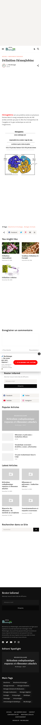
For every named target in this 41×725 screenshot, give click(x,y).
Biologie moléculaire (9, 692)
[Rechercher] (38, 49)
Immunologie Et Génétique (11, 702)
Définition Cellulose (9, 277)
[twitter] (7, 642)
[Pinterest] (26, 232)
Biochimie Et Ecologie (16, 56)
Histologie (6, 698)
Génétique (27, 695)
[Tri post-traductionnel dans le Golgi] (7, 457)
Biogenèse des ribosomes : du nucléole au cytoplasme (10, 510)
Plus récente (7, 350)
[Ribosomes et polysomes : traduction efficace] (7, 437)
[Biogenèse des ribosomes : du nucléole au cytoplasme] (10, 500)
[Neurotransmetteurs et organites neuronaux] (30, 500)
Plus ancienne (33, 350)
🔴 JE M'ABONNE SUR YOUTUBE (25, 362)
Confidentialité (13, 714)
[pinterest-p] (15, 642)
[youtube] (11, 642)
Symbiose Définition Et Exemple (30, 257)
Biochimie (6, 682)
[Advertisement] (20, 22)
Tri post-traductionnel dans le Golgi (25, 456)
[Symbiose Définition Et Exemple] (30, 248)
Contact (32, 712)
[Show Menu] (2, 49)
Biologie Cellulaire (23, 686)
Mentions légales (27, 714)
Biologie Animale (29, 227)
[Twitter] (21, 232)
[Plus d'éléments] (35, 232)
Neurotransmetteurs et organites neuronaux (30, 509)
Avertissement (20, 717)
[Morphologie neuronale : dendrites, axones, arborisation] (7, 447)
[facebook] (3, 642)
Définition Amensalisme (7, 257)
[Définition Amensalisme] (10, 248)
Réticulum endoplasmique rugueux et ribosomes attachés (10, 485)
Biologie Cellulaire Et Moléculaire (13, 689)
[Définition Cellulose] (10, 269)
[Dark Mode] (35, 49)
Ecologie (6, 695)
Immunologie (17, 698)
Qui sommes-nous (20, 712)
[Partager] (38, 65)
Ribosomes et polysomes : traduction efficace (23, 436)
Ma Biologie (27, 702)
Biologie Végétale (25, 692)
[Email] (30, 232)
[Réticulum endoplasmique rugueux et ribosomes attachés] (10, 474)
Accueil (4, 56)
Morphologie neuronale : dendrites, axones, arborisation (25, 446)
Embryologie (16, 695)
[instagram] (19, 642)
